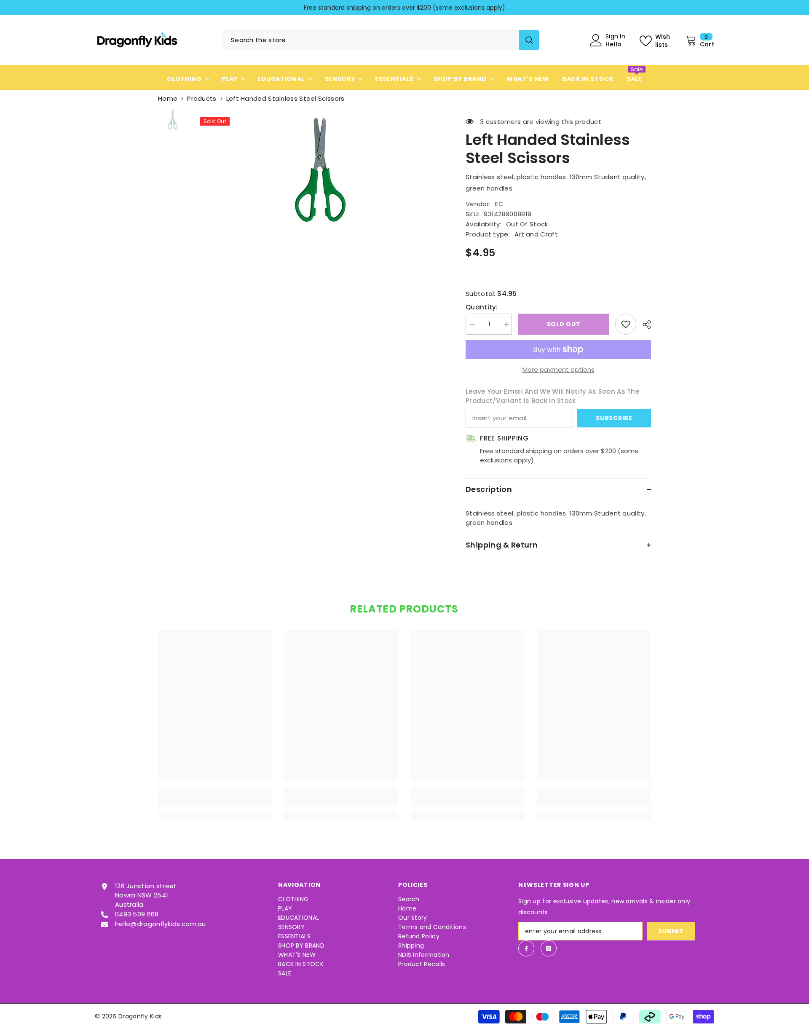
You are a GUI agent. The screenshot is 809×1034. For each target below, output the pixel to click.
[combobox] (371, 40)
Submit (670, 931)
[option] (404, 7)
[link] (215, 801)
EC (499, 203)
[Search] (381, 40)
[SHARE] (643, 324)
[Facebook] (526, 948)
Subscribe (614, 418)
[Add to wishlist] (625, 324)
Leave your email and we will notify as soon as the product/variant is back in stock (552, 396)
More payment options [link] (558, 369)
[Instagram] (549, 948)
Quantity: (482, 307)
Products (201, 98)
